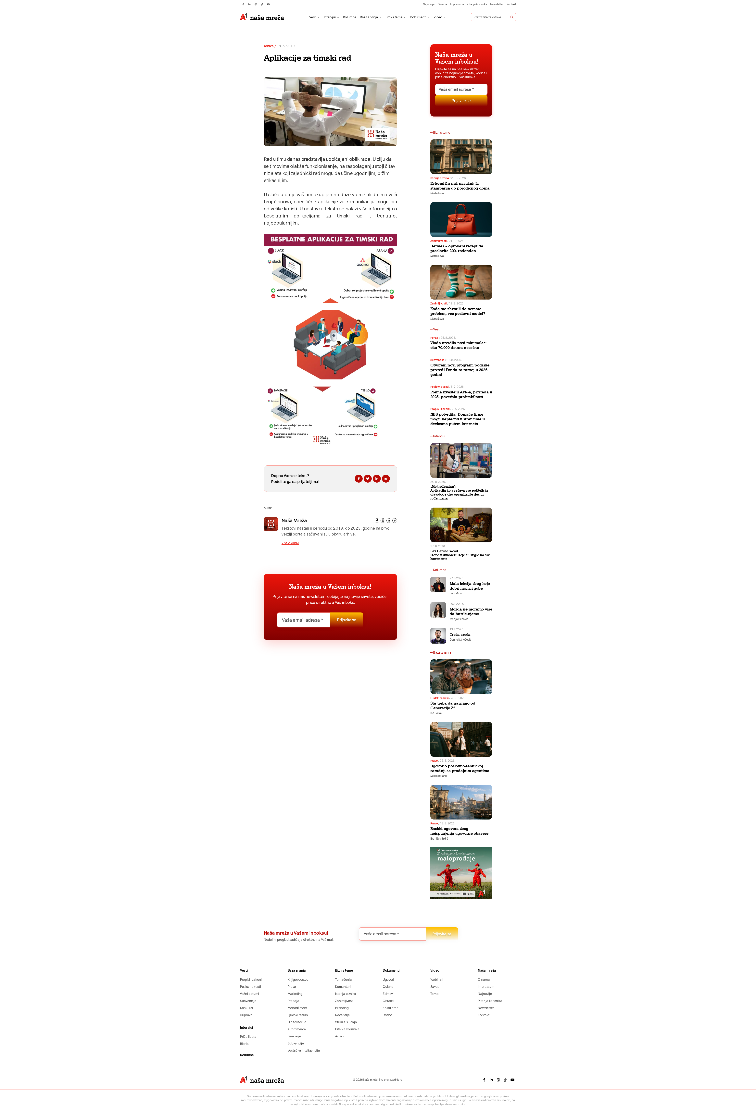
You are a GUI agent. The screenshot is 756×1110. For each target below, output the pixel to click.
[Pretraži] (512, 17)
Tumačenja (343, 979)
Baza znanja (369, 17)
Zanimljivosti (438, 240)
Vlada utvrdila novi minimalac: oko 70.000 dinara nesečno (458, 345)
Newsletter (497, 4)
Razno (387, 1015)
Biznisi (244, 1044)
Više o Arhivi (290, 543)
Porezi (434, 337)
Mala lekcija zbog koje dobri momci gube (470, 586)
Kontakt (511, 4)
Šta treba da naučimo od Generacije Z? (452, 705)
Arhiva (269, 46)
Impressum (457, 4)
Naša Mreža (294, 520)
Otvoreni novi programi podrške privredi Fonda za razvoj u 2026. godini (459, 370)
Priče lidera (248, 1037)
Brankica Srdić (439, 838)
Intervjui (330, 17)
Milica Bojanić (438, 775)
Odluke (388, 987)
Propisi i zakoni (440, 409)
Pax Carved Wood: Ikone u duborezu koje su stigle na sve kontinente (460, 555)
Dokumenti (418, 17)
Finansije (294, 1036)
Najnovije (429, 4)
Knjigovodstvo (298, 979)
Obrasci (388, 1001)
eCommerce (297, 1029)
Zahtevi (388, 994)
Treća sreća (460, 634)
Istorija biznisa (439, 178)
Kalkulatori (390, 1008)
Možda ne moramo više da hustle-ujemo (471, 611)
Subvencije (437, 360)
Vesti (312, 17)
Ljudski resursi (439, 698)
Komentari (342, 987)
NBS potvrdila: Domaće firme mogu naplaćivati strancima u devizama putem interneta (457, 419)
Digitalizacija (297, 1022)
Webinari (436, 979)
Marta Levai (437, 193)
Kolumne (349, 17)
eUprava (246, 1015)
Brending (341, 1008)
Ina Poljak (436, 713)
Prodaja (293, 1001)
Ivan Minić (456, 593)
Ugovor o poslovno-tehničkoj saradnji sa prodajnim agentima (459, 768)
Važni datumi (249, 994)
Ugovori (388, 979)
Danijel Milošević (460, 639)
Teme (434, 994)
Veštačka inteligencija (304, 1050)
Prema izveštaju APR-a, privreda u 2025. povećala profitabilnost (461, 394)
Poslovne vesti (439, 386)
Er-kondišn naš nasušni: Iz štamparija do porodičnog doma (460, 186)
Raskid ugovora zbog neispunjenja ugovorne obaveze (459, 831)
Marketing (295, 994)
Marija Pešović (459, 619)
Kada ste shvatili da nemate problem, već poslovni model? (457, 311)
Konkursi (246, 1008)
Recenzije (342, 1015)
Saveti (434, 987)
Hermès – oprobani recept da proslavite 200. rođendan (456, 248)
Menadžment (297, 1008)
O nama (442, 4)
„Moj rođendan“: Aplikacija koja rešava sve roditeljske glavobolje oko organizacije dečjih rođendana (459, 492)
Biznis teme (393, 17)
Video (438, 17)
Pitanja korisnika (477, 4)
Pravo (434, 760)
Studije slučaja (346, 1022)
